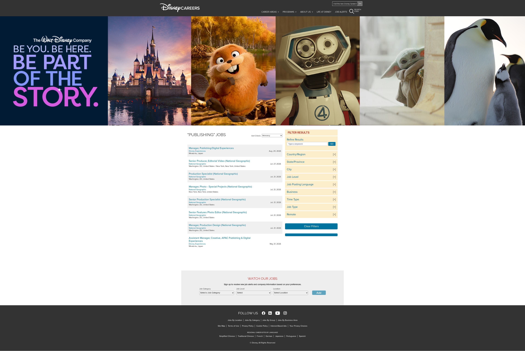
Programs (288, 12)
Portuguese (291, 336)
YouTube (277, 313)
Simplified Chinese (227, 336)
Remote (291, 214)
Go (331, 144)
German (269, 336)
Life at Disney (324, 12)
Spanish (302, 336)
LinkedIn (270, 313)
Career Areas (269, 12)
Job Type (292, 207)
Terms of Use (233, 326)
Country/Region (296, 154)
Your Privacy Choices (298, 326)
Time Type (293, 199)
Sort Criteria (256, 136)
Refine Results (295, 139)
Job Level (292, 177)
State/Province (295, 162)
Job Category (205, 289)
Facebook (263, 313)
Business (292, 192)
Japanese (279, 336)
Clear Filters (311, 226)
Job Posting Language (300, 184)
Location (276, 289)
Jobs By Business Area (287, 320)
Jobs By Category (252, 320)
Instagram (285, 313)
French (260, 336)
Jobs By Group (268, 320)
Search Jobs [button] (357, 10)
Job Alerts (341, 12)
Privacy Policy (247, 326)
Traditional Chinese (246, 336)
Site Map (221, 326)
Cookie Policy (262, 326)
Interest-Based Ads (279, 326)
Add (319, 292)
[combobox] (216, 293)
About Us (305, 12)
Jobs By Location (235, 320)
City (289, 169)
